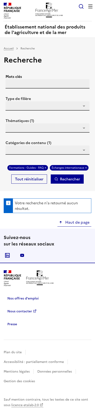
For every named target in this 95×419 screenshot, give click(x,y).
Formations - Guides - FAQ (26, 168)
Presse (12, 324)
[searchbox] (11, 107)
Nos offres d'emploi (23, 298)
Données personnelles (54, 371)
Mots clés (14, 76)
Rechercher (70, 179)
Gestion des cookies (19, 381)
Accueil (9, 48)
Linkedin (7, 255)
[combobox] (47, 106)
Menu (90, 6)
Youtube (22, 255)
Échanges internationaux (68, 168)
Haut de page (76, 222)
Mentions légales (17, 371)
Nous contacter (19, 311)
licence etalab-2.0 (25, 405)
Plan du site (13, 352)
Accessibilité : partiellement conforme (34, 361)
